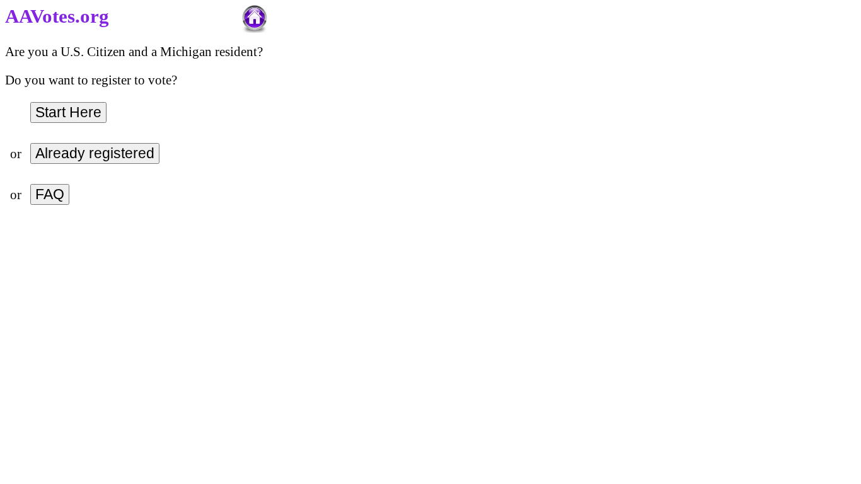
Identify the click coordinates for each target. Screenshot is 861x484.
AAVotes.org (57, 16)
